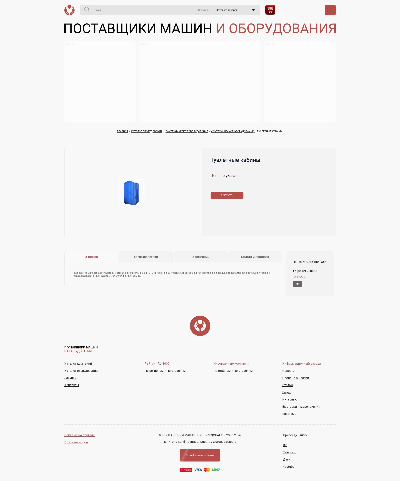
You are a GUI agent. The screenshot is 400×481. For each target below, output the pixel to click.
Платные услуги (76, 442)
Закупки (70, 378)
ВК (285, 445)
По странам (222, 371)
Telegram (289, 452)
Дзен (286, 459)
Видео (286, 392)
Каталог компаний (78, 363)
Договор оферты (225, 442)
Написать (299, 276)
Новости (288, 371)
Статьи (287, 385)
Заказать (227, 195)
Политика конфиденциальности (187, 442)
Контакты (71, 385)
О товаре (91, 257)
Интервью (289, 399)
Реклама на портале (79, 435)
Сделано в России (295, 378)
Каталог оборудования (81, 371)
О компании (201, 257)
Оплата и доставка (255, 257)
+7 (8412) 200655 (305, 271)
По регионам (154, 371)
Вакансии (289, 414)
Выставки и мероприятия (301, 406)
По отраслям (176, 371)
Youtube (288, 467)
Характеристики (146, 257)
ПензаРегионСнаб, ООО (310, 262)
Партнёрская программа (200, 455)
